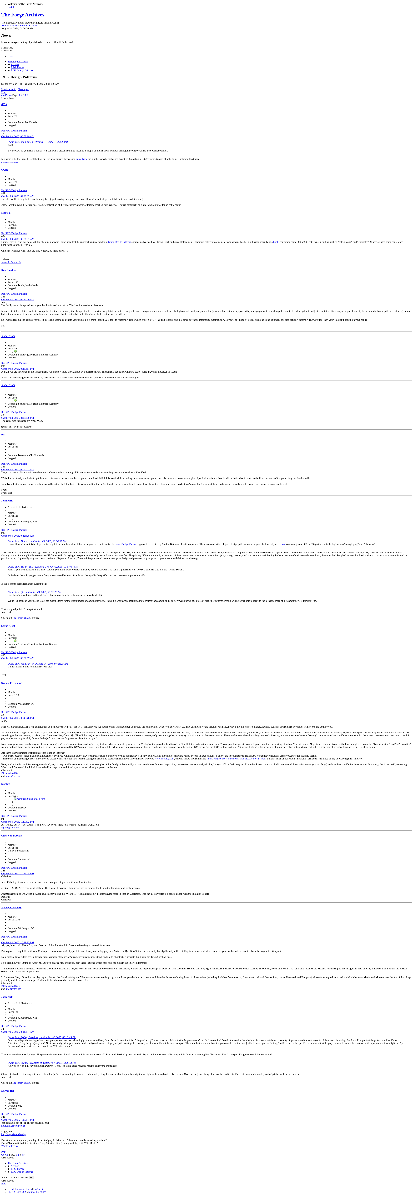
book (275, 242)
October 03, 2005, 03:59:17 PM (17, 368)
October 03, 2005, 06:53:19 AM (17, 136)
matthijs (5, 784)
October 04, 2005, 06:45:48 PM (17, 718)
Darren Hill (7, 1090)
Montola (5, 212)
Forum (23, 25)
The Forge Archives (22, 15)
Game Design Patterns (119, 242)
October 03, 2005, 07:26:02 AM (17, 196)
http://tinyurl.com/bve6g (13, 1134)
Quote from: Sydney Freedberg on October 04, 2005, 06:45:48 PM (42, 1037)
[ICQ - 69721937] (15, 351)
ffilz (3, 434)
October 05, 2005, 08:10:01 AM (17, 1032)
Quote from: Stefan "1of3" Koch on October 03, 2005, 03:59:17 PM (43, 566)
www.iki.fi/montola (11, 262)
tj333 (4, 104)
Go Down (6, 95)
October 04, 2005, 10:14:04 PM (17, 873)
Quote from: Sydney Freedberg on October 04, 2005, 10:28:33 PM (42, 1062)
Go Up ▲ (38, 1189)
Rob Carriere (8, 270)
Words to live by (9, 1146)
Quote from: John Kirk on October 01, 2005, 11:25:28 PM (38, 142)
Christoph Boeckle (11, 835)
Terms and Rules (23, 1189)
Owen (4, 169)
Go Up (4, 1154)
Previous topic (8, 89)
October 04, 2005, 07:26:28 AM (17, 535)
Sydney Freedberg (11, 683)
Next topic (23, 89)
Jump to (5, 1177)
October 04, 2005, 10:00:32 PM (17, 821)
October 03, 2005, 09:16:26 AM (17, 299)
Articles (14, 25)
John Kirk (7, 500)
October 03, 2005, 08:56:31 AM (17, 239)
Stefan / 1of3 (8, 336)
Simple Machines (37, 1192)
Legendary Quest (21, 618)
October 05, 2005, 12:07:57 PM (17, 1119)
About (4, 25)
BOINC (16, 162)
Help (10, 1189)
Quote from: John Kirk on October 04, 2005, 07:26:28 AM (38, 663)
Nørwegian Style (10, 827)
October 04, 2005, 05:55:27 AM (17, 469)
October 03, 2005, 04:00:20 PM (17, 418)
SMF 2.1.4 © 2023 (17, 1192)
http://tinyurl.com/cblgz (13, 1125)
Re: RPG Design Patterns (14, 130)
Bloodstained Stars (10, 773)
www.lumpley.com (164, 758)
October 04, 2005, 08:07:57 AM (17, 658)
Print (3, 92)
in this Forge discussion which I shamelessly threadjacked (236, 758)
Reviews (33, 25)
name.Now (81, 159)
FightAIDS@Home (7, 162)
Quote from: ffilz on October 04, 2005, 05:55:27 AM (34, 592)
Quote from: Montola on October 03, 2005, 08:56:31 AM (37, 541)
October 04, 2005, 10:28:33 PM (17, 942)
